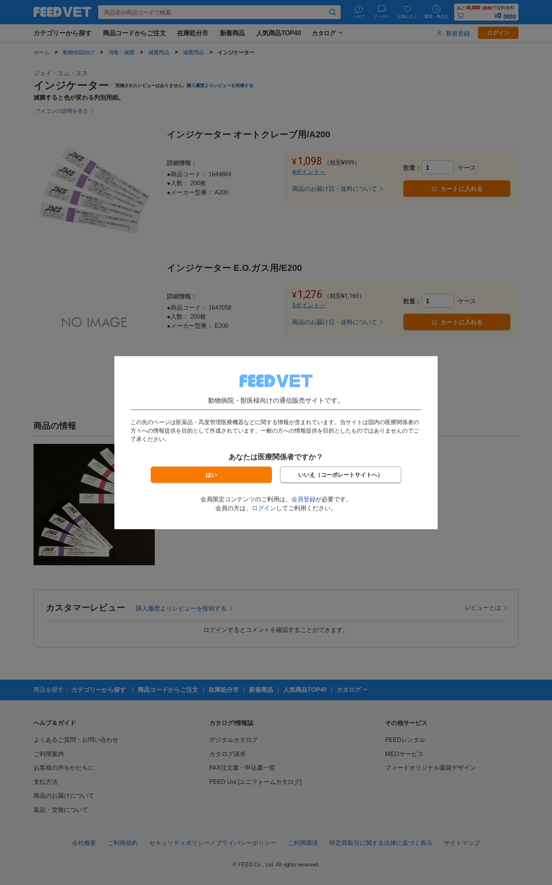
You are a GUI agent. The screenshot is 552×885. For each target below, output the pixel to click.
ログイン (264, 508)
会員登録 (303, 499)
